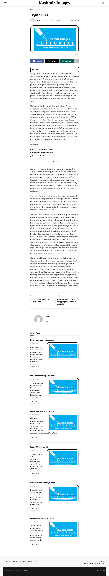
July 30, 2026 (34, 522)
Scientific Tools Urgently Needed (42, 483)
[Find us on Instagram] (100, 570)
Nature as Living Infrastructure (42, 149)
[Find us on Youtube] (104, 570)
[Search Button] (103, 3)
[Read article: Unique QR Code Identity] (63, 457)
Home (31, 9)
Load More (54, 161)
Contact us (15, 561)
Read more (36, 366)
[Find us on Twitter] (98, 570)
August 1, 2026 (35, 450)
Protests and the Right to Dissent (43, 153)
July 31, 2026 (34, 486)
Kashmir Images (13, 570)
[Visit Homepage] (54, 3)
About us (7, 561)
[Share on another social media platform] (76, 61)
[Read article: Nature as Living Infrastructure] (63, 350)
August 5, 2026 (35, 343)
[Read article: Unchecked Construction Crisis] (63, 422)
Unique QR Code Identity (39, 447)
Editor (38, 20)
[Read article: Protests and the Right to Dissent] (63, 386)
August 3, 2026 (35, 415)
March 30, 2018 (47, 20)
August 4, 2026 (35, 379)
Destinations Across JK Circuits (42, 518)
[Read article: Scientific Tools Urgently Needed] (63, 493)
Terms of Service (31, 561)
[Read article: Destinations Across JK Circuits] (63, 529)
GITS (26, 570)
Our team (22, 561)
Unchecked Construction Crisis (42, 156)
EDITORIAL (38, 9)
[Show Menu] (5, 3)
